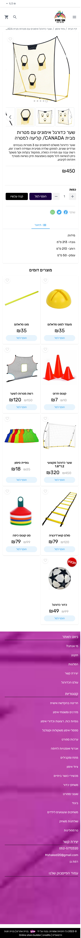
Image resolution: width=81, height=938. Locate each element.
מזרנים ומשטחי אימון (65, 712)
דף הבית (72, 28)
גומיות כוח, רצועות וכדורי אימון (59, 721)
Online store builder (30, 935)
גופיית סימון (22, 462)
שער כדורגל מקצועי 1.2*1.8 (59, 464)
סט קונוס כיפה (22, 535)
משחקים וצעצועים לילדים (62, 812)
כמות (72, 189)
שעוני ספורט (70, 794)
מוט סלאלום (21, 324)
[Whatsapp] (52, 212)
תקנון (74, 655)
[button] (46, 101)
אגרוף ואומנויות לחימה (64, 748)
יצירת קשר (71, 673)
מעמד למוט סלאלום (59, 324)
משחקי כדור (70, 785)
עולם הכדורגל (69, 682)
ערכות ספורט (70, 739)
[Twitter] (59, 212)
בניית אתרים (22, 931)
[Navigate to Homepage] (60, 17)
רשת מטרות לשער (21, 393)
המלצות (73, 664)
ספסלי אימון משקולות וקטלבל (60, 730)
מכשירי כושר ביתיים (66, 776)
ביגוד (75, 803)
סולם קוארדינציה (59, 535)
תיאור (37, 225)
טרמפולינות (71, 830)
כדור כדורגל (59, 605)
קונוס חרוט (59, 393)
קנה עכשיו (16, 196)
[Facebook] (66, 212)
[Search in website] (15, 17)
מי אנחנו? (72, 646)
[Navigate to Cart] (6, 17)
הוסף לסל (41, 196)
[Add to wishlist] (10, 39)
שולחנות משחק (68, 821)
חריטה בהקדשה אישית (64, 703)
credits (47, 935)
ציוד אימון (60, 28)
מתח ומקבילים (69, 757)
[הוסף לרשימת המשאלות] (45, 280)
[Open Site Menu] (74, 17)
